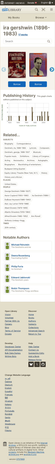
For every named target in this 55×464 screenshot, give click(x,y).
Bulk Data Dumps (13, 353)
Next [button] (52, 73)
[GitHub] (43, 364)
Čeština (8, 381)
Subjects (32, 324)
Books (31, 318)
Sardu (7, 417)
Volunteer (9, 318)
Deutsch (9, 385)
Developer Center (13, 347)
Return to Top (34, 334)
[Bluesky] (31, 364)
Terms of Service (12, 331)
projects (12, 452)
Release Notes (35, 360)
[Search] (36, 9)
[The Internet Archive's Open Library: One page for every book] (12, 9)
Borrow (16, 84)
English (8, 388)
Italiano (8, 404)
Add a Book (33, 356)
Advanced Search (36, 331)
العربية (7, 378)
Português (9, 411)
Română (8, 414)
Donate (32, 3)
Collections (33, 327)
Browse (39, 17)
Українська (10, 424)
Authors (32, 321)
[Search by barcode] (43, 9)
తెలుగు (7, 421)
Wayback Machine (36, 452)
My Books (14, 17)
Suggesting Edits (36, 353)
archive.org (14, 454)
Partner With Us (12, 321)
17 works (23, 34)
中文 (7, 427)
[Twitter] (37, 364)
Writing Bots (10, 356)
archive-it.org (30, 454)
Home (31, 314)
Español (8, 391)
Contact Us (33, 350)
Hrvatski (9, 401)
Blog (7, 327)
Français (9, 395)
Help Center (33, 347)
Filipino (8, 430)
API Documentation (13, 350)
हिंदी (6, 398)
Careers (8, 324)
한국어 (8, 408)
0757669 (20, 459)
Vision (8, 314)
